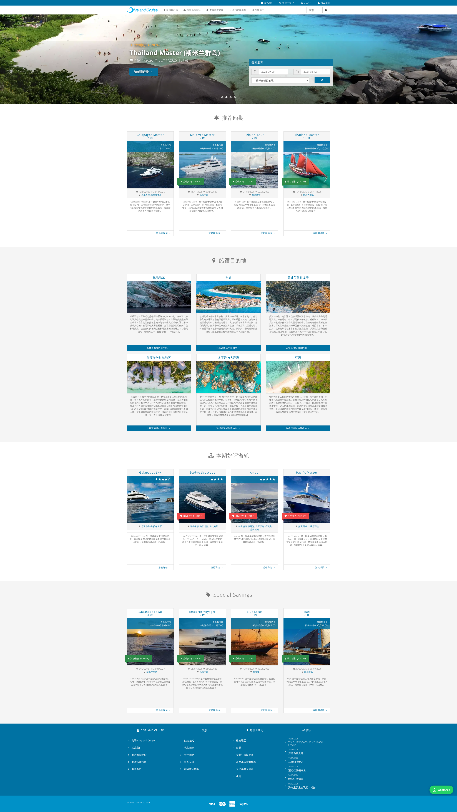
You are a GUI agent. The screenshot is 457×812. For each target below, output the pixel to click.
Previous (7, 59)
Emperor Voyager (202, 613)
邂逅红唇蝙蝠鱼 (297, 770)
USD (306, 2)
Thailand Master (307, 136)
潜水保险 (189, 747)
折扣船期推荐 (239, 10)
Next (451, 59)
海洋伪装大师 (295, 753)
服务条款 (137, 769)
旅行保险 (189, 754)
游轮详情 (164, 567)
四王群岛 (259, 526)
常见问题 (189, 762)
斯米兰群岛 (308, 194)
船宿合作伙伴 (139, 762)
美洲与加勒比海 (298, 277)
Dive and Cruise (142, 10)
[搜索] (322, 80)
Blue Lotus (255, 613)
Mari (306, 613)
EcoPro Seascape (202, 472)
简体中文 (287, 2)
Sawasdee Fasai (150, 613)
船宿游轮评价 (139, 754)
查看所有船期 (216, 10)
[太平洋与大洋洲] (228, 377)
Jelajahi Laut (254, 136)
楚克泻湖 (302, 526)
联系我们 (269, 2)
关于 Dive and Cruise (143, 740)
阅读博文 (259, 10)
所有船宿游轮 (193, 10)
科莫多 (256, 671)
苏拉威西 (254, 529)
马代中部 (204, 194)
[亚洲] (298, 377)
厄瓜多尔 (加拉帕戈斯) (151, 194)
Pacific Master (306, 472)
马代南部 (213, 526)
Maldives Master (202, 136)
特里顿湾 (242, 526)
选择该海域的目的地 (157, 347)
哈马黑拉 (256, 194)
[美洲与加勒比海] (298, 297)
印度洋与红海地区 (159, 358)
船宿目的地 (172, 10)
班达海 (251, 526)
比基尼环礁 (313, 526)
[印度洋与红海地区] (159, 377)
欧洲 (228, 277)
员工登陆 (325, 2)
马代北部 (204, 526)
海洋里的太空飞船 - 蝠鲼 (302, 787)
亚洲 (298, 358)
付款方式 (189, 740)
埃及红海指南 (295, 779)
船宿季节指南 (191, 769)
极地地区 (159, 277)
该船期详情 (141, 72)
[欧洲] (228, 297)
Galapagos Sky (150, 472)
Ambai (254, 472)
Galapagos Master (150, 136)
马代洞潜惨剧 (295, 761)
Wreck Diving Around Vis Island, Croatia (305, 743)
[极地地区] (159, 297)
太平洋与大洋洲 (228, 358)
